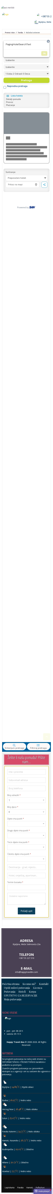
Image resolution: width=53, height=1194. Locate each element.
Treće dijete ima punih (18, 842)
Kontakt (43, 984)
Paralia (20, 1187)
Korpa (32, 991)
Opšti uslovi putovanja (17, 987)
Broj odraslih (14, 795)
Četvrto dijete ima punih (19, 854)
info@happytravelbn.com (26, 972)
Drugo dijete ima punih (18, 830)
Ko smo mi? (29, 984)
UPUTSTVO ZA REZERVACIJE (20, 995)
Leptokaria (9, 1187)
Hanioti (29, 1187)
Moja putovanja (12, 999)
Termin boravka (15, 882)
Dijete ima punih (15, 818)
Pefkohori (40, 1187)
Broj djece (12, 807)
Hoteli (22, 991)
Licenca (37, 987)
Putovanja (9, 991)
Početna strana (10, 984)
